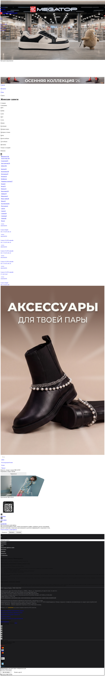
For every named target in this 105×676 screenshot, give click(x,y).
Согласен (19, 532)
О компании (4, 555)
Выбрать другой (18, 672)
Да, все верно (6, 672)
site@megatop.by (5, 621)
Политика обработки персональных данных (12, 610)
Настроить (11, 532)
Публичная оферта (5, 616)
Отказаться (4, 532)
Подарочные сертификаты (7, 11)
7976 (16, 623)
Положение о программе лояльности (10, 614)
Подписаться (14, 473)
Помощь (3, 551)
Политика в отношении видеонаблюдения (12, 618)
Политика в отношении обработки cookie (11, 612)
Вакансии (3, 553)
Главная (3, 85)
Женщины (3, 88)
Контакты (3, 549)
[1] (1, 19)
